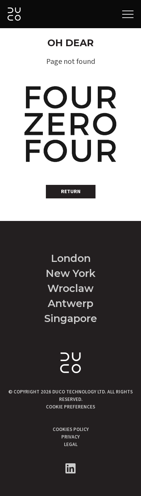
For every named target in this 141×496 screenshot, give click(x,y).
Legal (70, 444)
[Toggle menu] (127, 14)
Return (70, 191)
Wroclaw (70, 288)
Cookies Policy (71, 429)
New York (70, 273)
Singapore (70, 318)
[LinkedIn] (70, 468)
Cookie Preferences (70, 407)
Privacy (70, 437)
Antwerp (70, 303)
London (71, 258)
